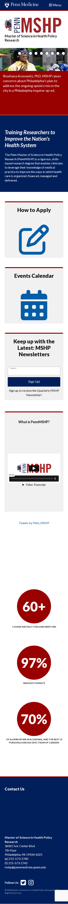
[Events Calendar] (34, 315)
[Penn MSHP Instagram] (31, 881)
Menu (56, 5)
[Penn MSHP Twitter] (23, 881)
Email (14, 368)
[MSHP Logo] (34, 25)
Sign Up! (34, 381)
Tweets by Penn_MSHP (34, 523)
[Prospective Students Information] (34, 249)
